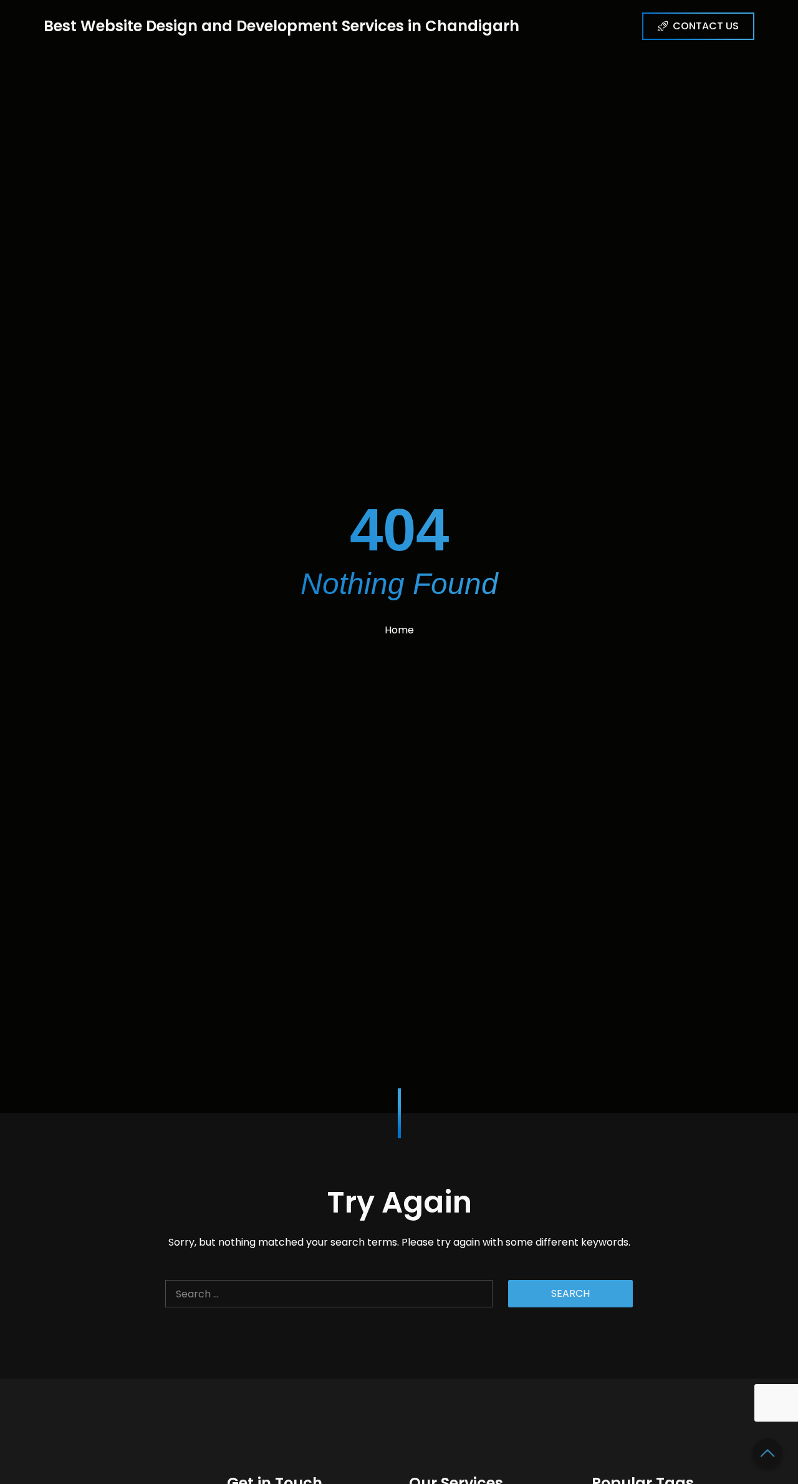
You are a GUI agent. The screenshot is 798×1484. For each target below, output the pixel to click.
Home (399, 630)
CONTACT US (706, 26)
